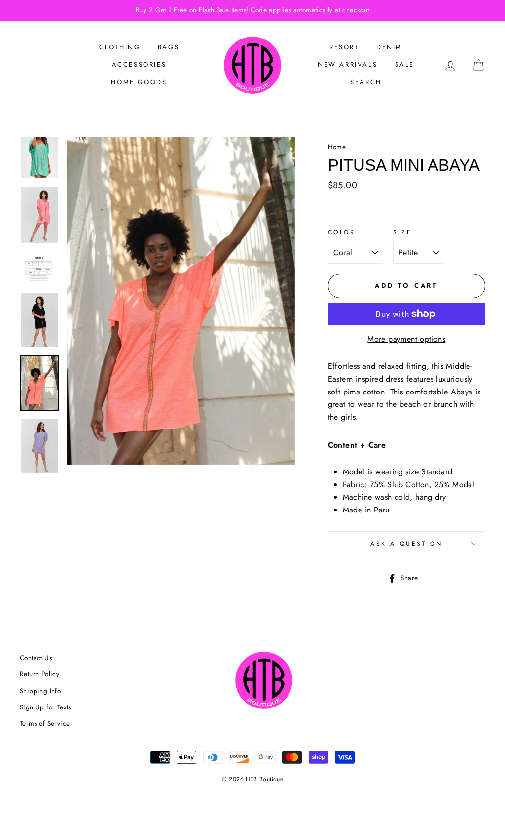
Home (337, 147)
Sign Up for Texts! (46, 707)
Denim (389, 47)
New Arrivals (347, 64)
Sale (404, 64)
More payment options (406, 339)
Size (402, 232)
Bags (168, 47)
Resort (344, 47)
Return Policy (39, 674)
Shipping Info (40, 691)
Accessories (139, 64)
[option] (252, 10)
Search (366, 82)
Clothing (120, 47)
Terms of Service (45, 723)
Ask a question (406, 543)
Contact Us (36, 658)
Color (342, 232)
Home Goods (139, 82)
